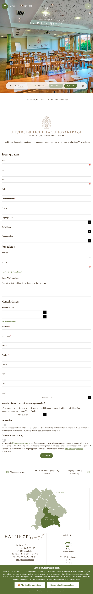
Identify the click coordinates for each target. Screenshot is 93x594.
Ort (3, 383)
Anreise (5, 253)
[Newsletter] (4, 425)
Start (3, 170)
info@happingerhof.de (74, 449)
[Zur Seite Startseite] (25, 536)
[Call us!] (87, 6)
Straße (4, 364)
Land (4, 393)
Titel (12, 307)
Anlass (4, 208)
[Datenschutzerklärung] (4, 440)
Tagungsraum (7, 217)
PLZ (3, 374)
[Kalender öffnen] (89, 165)
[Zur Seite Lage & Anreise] (46, 509)
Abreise (5, 262)
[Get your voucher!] (87, 14)
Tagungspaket (7, 236)
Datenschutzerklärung (21, 443)
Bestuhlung (6, 227)
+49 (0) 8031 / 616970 (28, 554)
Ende (4, 189)
